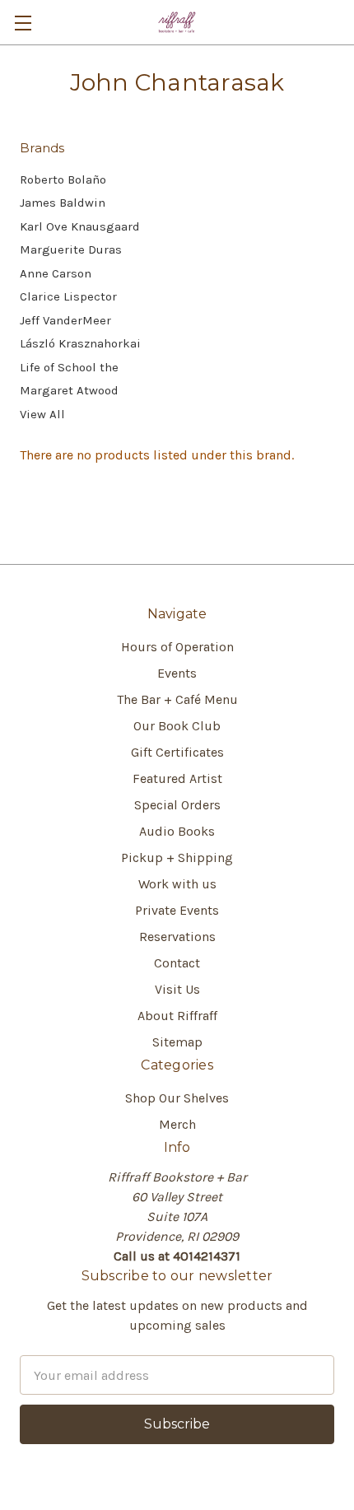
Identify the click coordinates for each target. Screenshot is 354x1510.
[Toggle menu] (22, 22)
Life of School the (69, 367)
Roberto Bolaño (63, 179)
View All (42, 414)
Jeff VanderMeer (65, 320)
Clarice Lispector (68, 296)
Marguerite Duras (71, 249)
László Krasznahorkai (80, 343)
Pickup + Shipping (177, 857)
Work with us (177, 884)
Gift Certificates (177, 752)
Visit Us (177, 989)
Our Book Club (177, 726)
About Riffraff (177, 1015)
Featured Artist (177, 778)
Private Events (177, 910)
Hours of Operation (177, 647)
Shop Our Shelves (177, 1098)
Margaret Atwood (69, 390)
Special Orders (177, 805)
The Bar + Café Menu (177, 699)
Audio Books (177, 831)
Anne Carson (55, 273)
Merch (177, 1124)
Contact (177, 963)
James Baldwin (62, 202)
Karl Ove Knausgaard (80, 226)
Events (177, 673)
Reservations (177, 936)
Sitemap (177, 1042)
